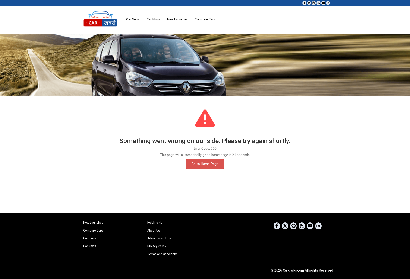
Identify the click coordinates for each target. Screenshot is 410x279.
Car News (133, 19)
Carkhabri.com (293, 270)
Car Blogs (153, 19)
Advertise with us (159, 238)
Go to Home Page (205, 164)
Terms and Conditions (162, 254)
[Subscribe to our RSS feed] (318, 3)
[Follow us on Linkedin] (328, 3)
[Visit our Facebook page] (304, 3)
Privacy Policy (156, 246)
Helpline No (154, 222)
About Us (153, 230)
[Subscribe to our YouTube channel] (323, 3)
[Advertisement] (205, 196)
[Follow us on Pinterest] (314, 3)
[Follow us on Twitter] (309, 3)
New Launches (177, 19)
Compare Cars (205, 19)
